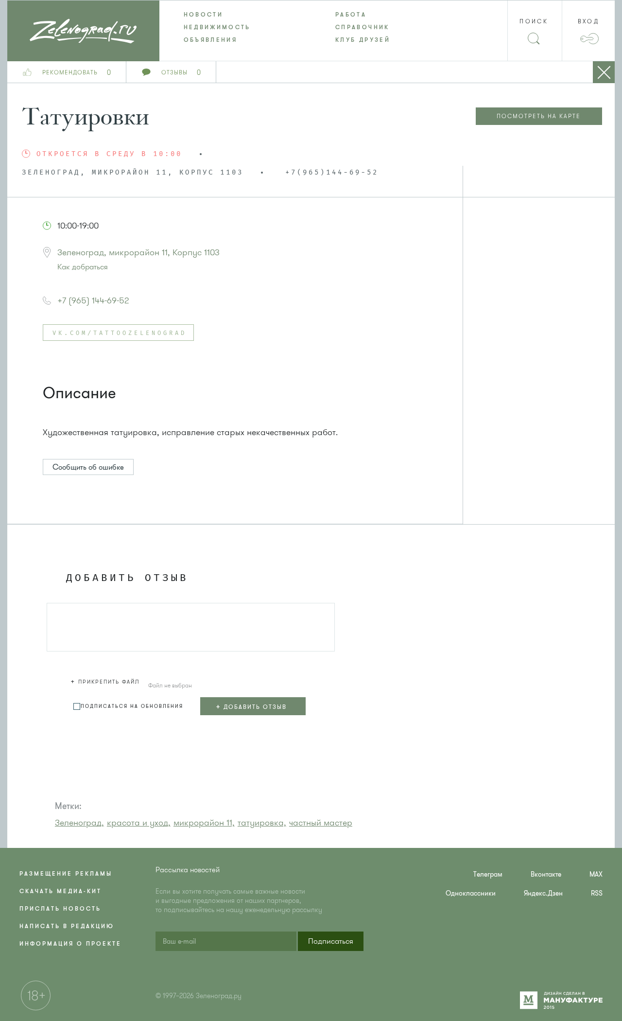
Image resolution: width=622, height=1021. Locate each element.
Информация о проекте (70, 944)
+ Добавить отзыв (251, 706)
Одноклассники (471, 893)
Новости (204, 14)
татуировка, (262, 822)
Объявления (211, 40)
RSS (597, 893)
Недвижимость (217, 27)
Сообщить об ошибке (88, 467)
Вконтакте (546, 874)
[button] (106, 680)
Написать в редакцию (66, 926)
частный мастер (320, 822)
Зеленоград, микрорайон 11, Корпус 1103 (138, 252)
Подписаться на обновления (132, 706)
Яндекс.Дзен (543, 893)
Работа (350, 14)
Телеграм (487, 874)
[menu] (311, 27)
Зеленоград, (79, 822)
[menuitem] (235, 14)
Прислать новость (60, 909)
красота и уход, (139, 822)
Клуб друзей (362, 40)
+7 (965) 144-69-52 (93, 300)
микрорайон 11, (204, 822)
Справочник (362, 27)
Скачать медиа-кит (60, 891)
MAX (596, 874)
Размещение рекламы (65, 874)
